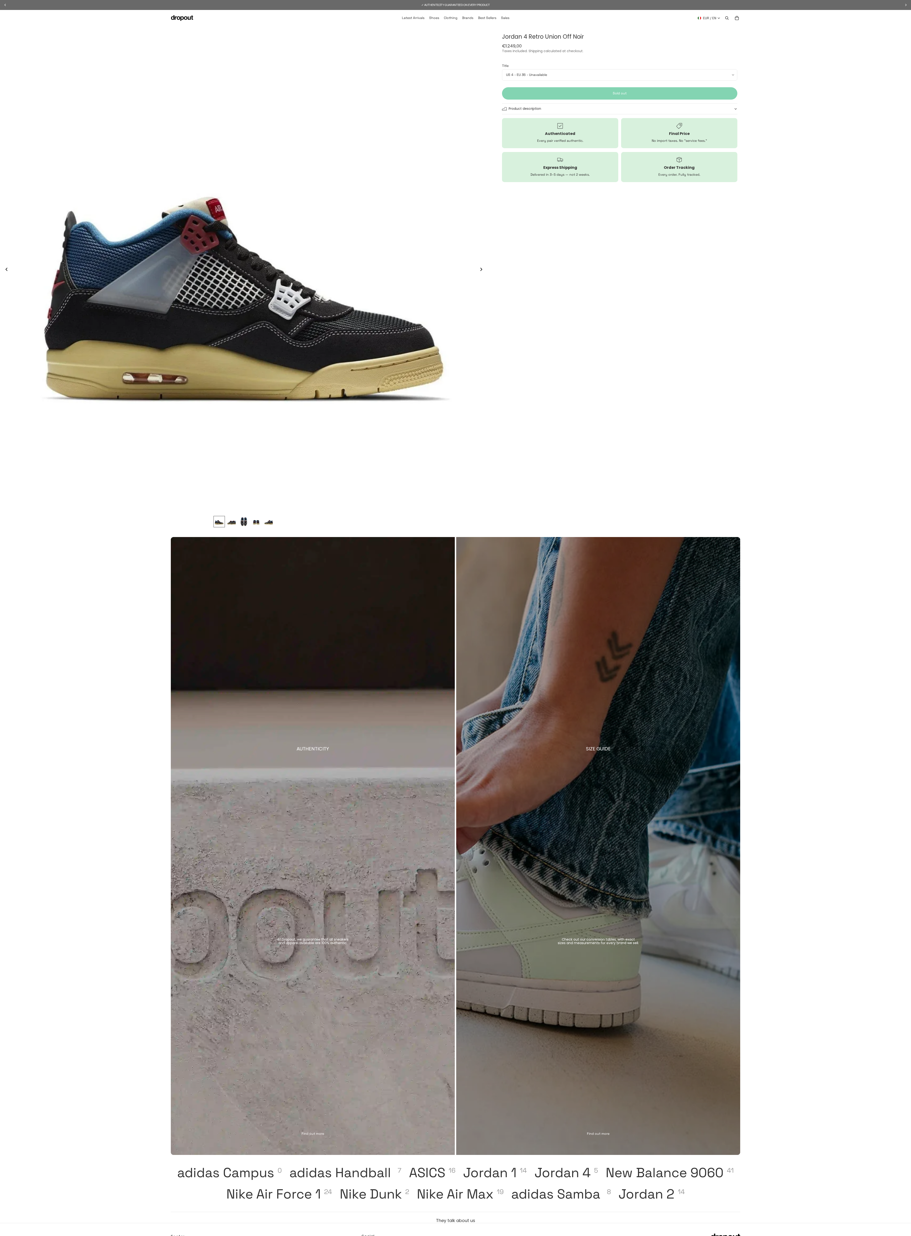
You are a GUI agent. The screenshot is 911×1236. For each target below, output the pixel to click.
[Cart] (737, 18)
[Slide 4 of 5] (256, 521)
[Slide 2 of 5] (231, 521)
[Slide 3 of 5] (244, 521)
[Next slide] (482, 270)
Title (505, 66)
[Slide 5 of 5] (268, 521)
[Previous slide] (5, 270)
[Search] (727, 18)
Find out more (313, 1133)
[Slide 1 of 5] (219, 521)
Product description (525, 108)
